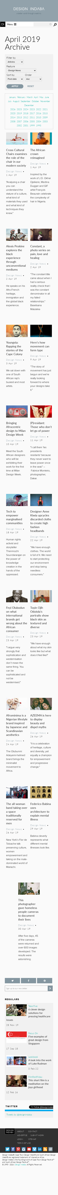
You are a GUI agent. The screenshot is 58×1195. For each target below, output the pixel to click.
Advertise (22, 1135)
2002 (19, 125)
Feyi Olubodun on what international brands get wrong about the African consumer (16, 619)
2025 (19, 109)
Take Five (32, 1006)
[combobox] (43, 24)
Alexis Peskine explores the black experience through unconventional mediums (16, 257)
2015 (45, 113)
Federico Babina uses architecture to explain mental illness (40, 811)
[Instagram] (24, 1149)
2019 (19, 113)
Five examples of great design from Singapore (38, 1040)
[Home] (29, 9)
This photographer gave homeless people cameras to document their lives (28, 909)
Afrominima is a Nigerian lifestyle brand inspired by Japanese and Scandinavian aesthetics (17, 725)
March (30, 97)
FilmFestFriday (35, 1076)
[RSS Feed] (45, 1149)
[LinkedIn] (40, 1149)
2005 (32, 121)
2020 (12, 113)
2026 (12, 109)
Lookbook (33, 1056)
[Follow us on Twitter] (12, 980)
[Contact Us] (50, 1149)
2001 (25, 125)
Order (28, 75)
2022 (38, 109)
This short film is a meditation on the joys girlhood (38, 1083)
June (47, 97)
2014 (12, 117)
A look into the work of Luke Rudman (39, 1061)
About (20, 1131)
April (36, 97)
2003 (45, 121)
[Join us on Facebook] (28, 980)
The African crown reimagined (37, 154)
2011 (32, 117)
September (25, 101)
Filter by (11, 58)
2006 (25, 121)
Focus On (33, 1033)
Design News (14, 171)
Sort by (10, 75)
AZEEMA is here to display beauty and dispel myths (40, 721)
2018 (25, 113)
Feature (10, 66)
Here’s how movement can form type (39, 346)
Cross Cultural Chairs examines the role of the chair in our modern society (16, 157)
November (45, 101)
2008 (12, 121)
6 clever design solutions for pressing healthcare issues (28, 1014)
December (29, 105)
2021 (45, 109)
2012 (25, 117)
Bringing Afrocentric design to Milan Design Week (16, 429)
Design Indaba (20, 1164)
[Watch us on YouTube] (29, 1149)
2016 (38, 113)
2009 (45, 117)
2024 (25, 109)
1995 (38, 125)
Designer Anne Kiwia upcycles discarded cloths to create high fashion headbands (40, 521)
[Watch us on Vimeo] (34, 1149)
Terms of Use (24, 1143)
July (10, 101)
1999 (32, 125)
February (21, 97)
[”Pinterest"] (44, 980)
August (16, 101)
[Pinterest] (18, 1149)
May (41, 97)
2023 (32, 109)
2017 (32, 113)
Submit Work (37, 1135)
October (35, 101)
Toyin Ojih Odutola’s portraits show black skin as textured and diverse (39, 617)
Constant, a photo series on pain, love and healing (40, 252)
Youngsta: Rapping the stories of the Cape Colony (14, 348)
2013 (19, 117)
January (12, 97)
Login (20, 1139)
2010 (38, 117)
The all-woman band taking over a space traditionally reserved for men (16, 813)
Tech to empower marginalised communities (14, 517)
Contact (32, 1131)
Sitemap (32, 1139)
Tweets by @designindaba (19, 1114)
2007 (19, 121)
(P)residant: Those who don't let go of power (41, 427)
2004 (38, 121)
